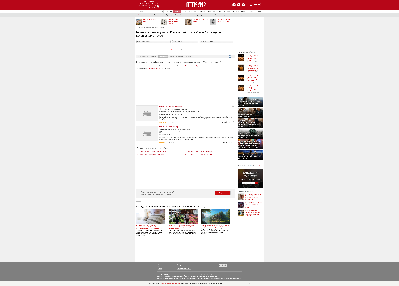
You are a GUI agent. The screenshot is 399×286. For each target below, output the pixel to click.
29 (155, 8)
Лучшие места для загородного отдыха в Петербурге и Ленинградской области (215, 226)
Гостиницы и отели (158, 27)
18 (143, 5)
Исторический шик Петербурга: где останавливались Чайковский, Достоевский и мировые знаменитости (149, 226)
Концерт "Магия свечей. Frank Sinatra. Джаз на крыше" (252, 57)
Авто (236, 15)
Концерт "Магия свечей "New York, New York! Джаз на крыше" (253, 88)
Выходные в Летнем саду (150, 20)
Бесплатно (192, 11)
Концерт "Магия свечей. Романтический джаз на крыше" (252, 67)
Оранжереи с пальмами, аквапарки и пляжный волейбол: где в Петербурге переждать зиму (181, 226)
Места (149, 27)
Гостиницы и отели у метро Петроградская (152, 151)
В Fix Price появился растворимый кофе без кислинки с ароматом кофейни (252, 213)
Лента (140, 15)
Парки (209, 11)
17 (140, 5)
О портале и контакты (184, 265)
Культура (169, 15)
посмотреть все (205, 207)
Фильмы (217, 15)
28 (152, 8)
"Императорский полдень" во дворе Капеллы (175, 21)
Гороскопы (209, 15)
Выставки (226, 11)
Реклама (180, 267)
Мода (176, 15)
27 (149, 8)
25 (143, 8)
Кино (243, 11)
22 (155, 5)
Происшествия (159, 15)
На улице (177, 11)
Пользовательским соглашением (198, 278)
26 (146, 8)
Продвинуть (223, 193)
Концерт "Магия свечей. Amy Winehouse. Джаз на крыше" (253, 78)
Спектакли (235, 11)
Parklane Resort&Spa (192, 66)
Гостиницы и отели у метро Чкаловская (200, 154)
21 (152, 5)
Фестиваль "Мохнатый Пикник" (200, 20)
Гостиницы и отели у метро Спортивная (200, 151)
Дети (184, 11)
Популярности (163, 56)
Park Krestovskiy (154, 68)
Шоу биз (190, 15)
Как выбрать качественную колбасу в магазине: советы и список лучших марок (253, 205)
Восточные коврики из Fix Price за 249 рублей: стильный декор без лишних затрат (253, 197)
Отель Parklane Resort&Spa (170, 106)
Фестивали (217, 11)
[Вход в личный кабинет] (259, 4)
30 (158, 8)
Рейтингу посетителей (176, 56)
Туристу (242, 15)
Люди (160, 265)
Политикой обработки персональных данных (226, 278)
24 (140, 8)
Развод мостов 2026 (184, 268)
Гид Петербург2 (141, 27)
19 (146, 5)
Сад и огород (199, 15)
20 (149, 5)
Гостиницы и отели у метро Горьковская (151, 154)
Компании (161, 267)
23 (158, 5)
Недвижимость (227, 15)
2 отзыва (171, 122)
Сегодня (169, 11)
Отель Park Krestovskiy (168, 127)
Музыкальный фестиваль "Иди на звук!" (224, 20)
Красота (183, 15)
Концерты (201, 11)
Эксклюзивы (148, 15)
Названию (153, 56)
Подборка (188, 56)
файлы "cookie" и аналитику (170, 283)
